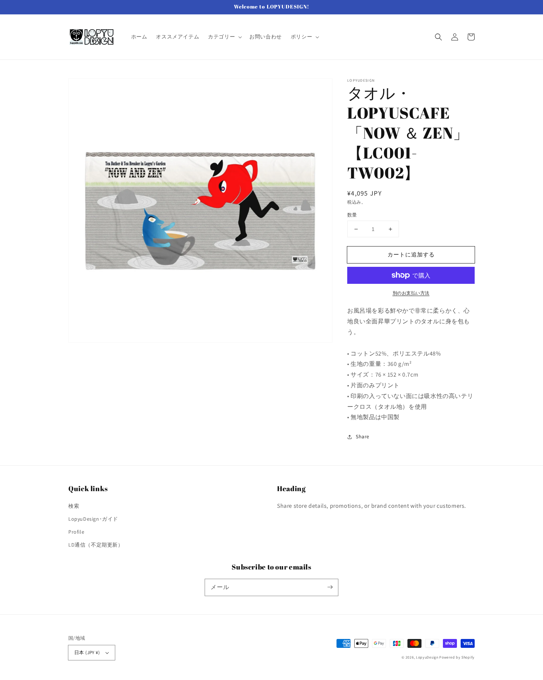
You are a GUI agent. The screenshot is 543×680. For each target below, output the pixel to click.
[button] (224, 36)
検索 (73, 506)
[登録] (330, 587)
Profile (76, 531)
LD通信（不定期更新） (95, 544)
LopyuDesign (427, 657)
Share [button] (362, 436)
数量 (352, 215)
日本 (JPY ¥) (87, 652)
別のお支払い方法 (411, 293)
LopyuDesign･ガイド (93, 519)
